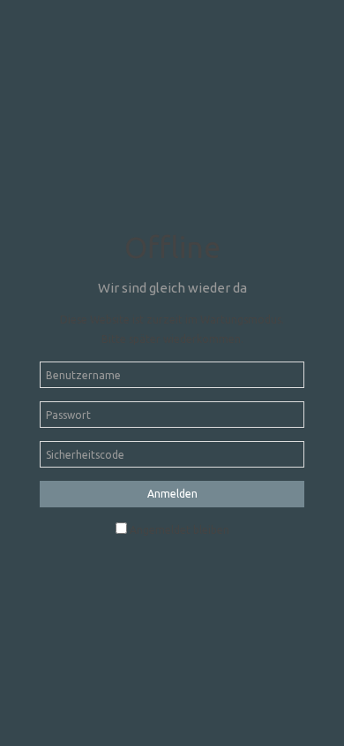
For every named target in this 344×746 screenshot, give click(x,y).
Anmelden (172, 493)
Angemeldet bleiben (179, 530)
